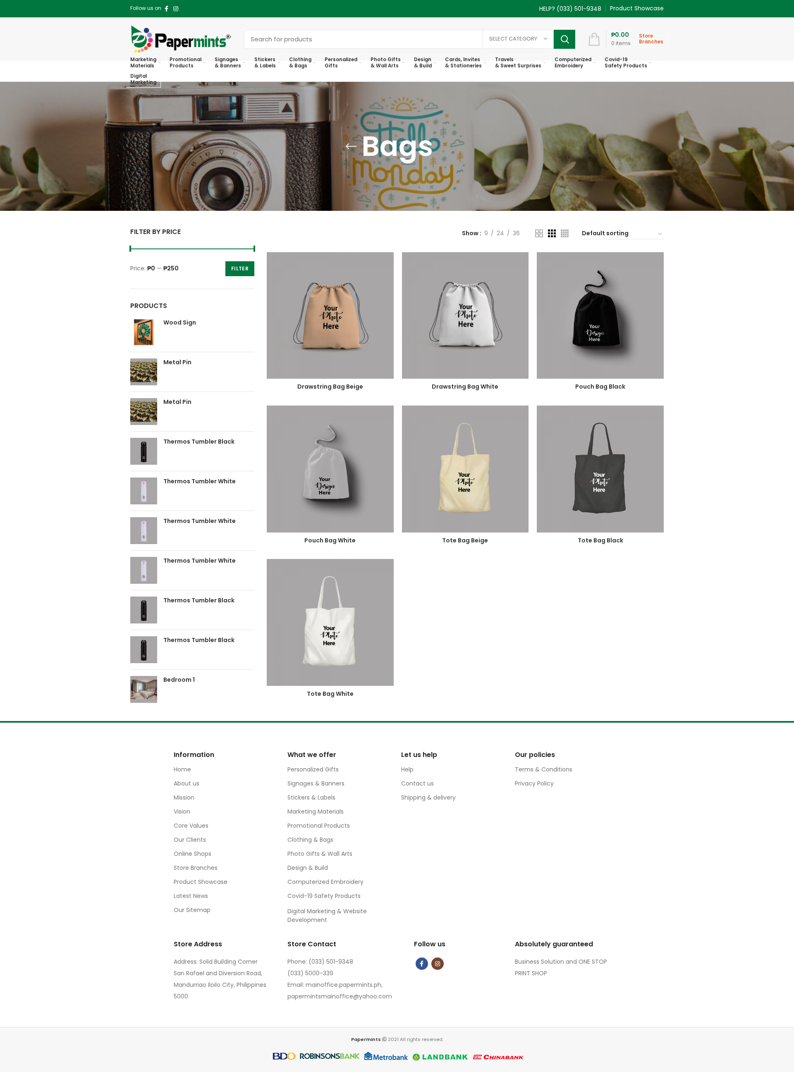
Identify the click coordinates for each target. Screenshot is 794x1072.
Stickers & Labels (311, 797)
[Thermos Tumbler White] (143, 491)
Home (182, 769)
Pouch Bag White (330, 540)
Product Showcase (200, 882)
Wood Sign (179, 323)
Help (407, 769)
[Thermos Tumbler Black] (143, 451)
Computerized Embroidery (325, 882)
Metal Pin (177, 362)
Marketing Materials (315, 811)
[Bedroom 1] (143, 689)
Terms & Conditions (543, 769)
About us (186, 783)
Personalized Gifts (313, 769)
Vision (182, 811)
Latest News (191, 896)
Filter (240, 268)
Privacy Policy (534, 783)
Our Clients (190, 840)
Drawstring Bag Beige (330, 386)
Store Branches (196, 868)
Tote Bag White (330, 694)
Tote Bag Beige (465, 540)
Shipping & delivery (428, 797)
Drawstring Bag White (465, 386)
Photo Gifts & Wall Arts (319, 854)
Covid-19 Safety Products (324, 896)
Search (564, 39)
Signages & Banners (315, 783)
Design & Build (307, 868)
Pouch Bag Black (600, 386)
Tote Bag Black (600, 540)
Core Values (191, 825)
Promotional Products (318, 825)
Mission (184, 797)
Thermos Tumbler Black (198, 442)
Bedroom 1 (179, 680)
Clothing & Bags (310, 840)
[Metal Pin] (143, 371)
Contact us (417, 783)
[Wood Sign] (143, 332)
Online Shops (192, 854)
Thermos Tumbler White (199, 481)
